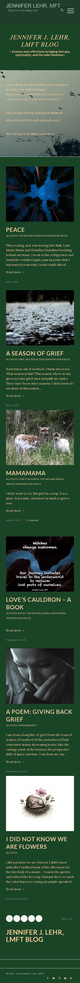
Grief (21, 359)
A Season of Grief (35, 353)
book (21, 613)
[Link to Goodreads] (65, 978)
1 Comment (32, 520)
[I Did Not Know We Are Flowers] (40, 803)
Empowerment (27, 725)
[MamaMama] (40, 437)
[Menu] (68, 8)
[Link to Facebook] (48, 978)
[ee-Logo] (33, 8)
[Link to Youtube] (54, 978)
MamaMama (26, 472)
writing (11, 483)
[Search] (60, 8)
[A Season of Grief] (40, 317)
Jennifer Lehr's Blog (55, 235)
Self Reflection (35, 359)
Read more (13, 272)
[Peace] (40, 194)
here (51, 134)
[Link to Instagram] (59, 978)
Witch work (58, 613)
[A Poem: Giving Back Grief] (40, 676)
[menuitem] (60, 8)
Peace (15, 229)
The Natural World (30, 235)
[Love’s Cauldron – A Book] (40, 564)
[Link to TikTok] (71, 978)
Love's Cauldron (28, 479)
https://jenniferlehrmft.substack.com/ (33, 120)
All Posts (11, 235)
